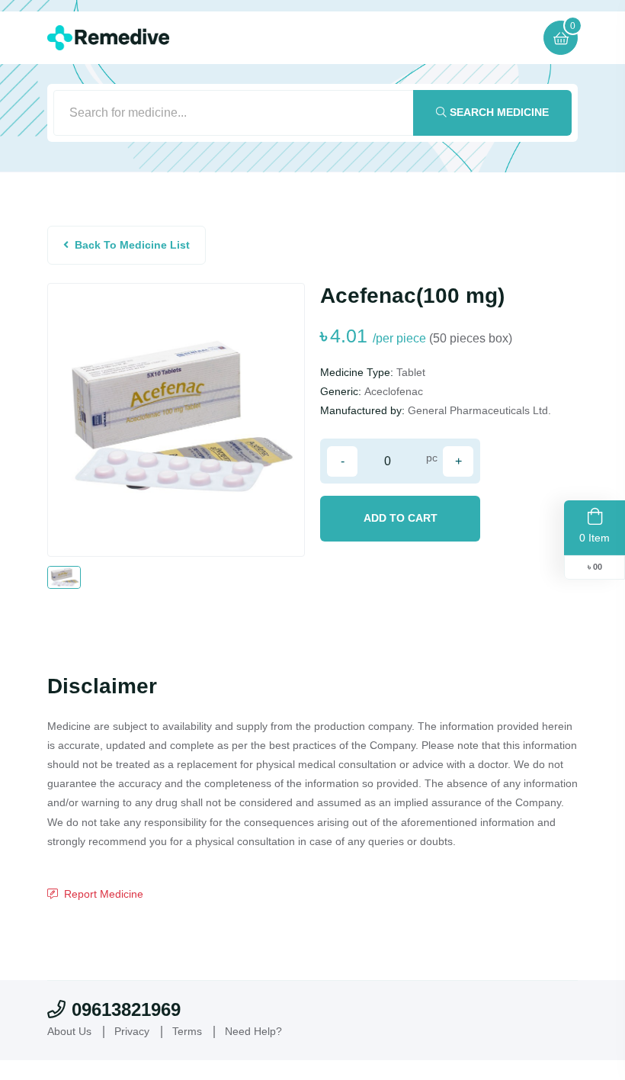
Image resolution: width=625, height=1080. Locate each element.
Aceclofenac (393, 391)
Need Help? (253, 1031)
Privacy (131, 1031)
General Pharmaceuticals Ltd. (479, 410)
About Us (69, 1031)
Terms (187, 1031)
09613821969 (126, 1009)
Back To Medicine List (132, 245)
